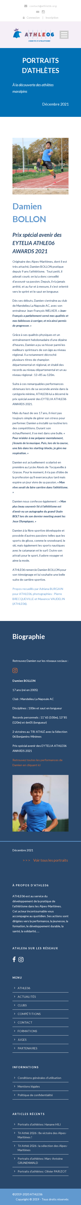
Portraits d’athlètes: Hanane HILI (39, 1124)
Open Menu (64, 35)
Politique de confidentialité (35, 1095)
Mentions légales (29, 1086)
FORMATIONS (27, 1031)
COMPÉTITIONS (29, 1014)
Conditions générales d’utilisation (39, 1078)
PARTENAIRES (27, 1048)
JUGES (22, 1039)
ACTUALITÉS (27, 996)
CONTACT (25, 1022)
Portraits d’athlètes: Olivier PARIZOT (42, 1171)
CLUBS (22, 1005)
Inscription (51, 17)
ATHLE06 (24, 988)
